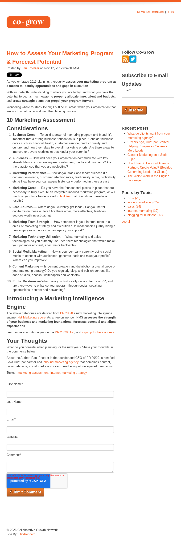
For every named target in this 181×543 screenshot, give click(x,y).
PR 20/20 (66, 313)
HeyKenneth (27, 534)
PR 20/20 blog (64, 332)
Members (143, 12)
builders (65, 196)
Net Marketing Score (31, 317)
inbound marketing (143, 202)
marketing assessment (33, 372)
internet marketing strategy (68, 372)
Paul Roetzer (30, 68)
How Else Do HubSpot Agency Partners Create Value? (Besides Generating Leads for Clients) (150, 167)
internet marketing (143, 210)
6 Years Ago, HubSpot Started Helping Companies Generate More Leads (148, 146)
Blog (170, 12)
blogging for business (145, 215)
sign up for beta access (98, 332)
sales (134, 206)
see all (126, 221)
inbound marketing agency (61, 362)
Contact (158, 12)
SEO (134, 198)
